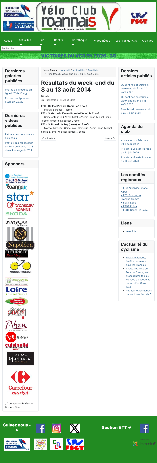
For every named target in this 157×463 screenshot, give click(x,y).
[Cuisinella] (16, 346)
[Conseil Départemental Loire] (16, 290)
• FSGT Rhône (129, 206)
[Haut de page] (152, 457)
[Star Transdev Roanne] (20, 200)
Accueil (8, 40)
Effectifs (57, 40)
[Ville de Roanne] (16, 186)
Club (41, 40)
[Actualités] (20, 44)
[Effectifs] (54, 44)
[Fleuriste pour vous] (16, 253)
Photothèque (79, 40)
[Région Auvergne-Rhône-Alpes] (16, 175)
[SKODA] (16, 218)
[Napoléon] (20, 238)
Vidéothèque (102, 40)
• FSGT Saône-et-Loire (134, 209)
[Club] (40, 44)
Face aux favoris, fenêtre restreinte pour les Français (136, 261)
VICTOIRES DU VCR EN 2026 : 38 (78, 56)
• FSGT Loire (128, 202)
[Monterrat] (20, 358)
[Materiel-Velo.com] (20, 267)
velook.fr (131, 231)
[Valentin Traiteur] (16, 336)
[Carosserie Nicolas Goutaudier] (16, 300)
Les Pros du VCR (126, 40)
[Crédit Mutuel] (16, 180)
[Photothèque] (73, 44)
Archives (147, 40)
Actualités (25, 40)
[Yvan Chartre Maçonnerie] (16, 281)
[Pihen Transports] (16, 325)
